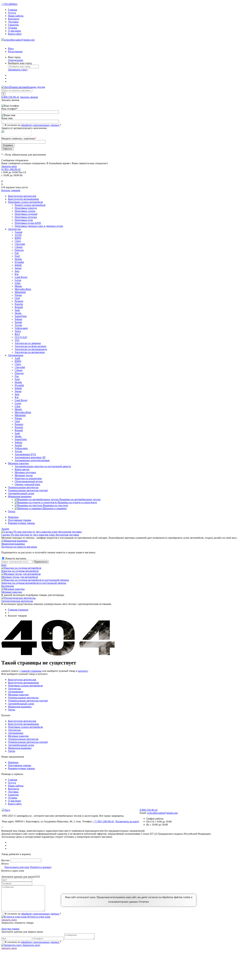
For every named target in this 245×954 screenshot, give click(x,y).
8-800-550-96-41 (10, 97)
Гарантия (13, 24)
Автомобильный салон (21, 703)
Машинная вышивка (13, 543)
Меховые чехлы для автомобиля (19, 577)
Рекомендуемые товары (21, 523)
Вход (11, 48)
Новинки (13, 517)
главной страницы (31, 670)
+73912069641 (9, 4)
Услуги (12, 12)
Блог (4, 565)
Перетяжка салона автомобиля (25, 685)
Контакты (13, 18)
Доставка (13, 21)
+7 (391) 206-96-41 (103, 821)
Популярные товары (19, 520)
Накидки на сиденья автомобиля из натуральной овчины (33, 583)
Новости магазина (15, 558)
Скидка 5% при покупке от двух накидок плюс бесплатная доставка (40, 534)
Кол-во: (5, 860)
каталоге (83, 670)
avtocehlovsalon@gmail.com (19, 39)
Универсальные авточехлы (23, 697)
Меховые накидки (11, 592)
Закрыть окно (9, 166)
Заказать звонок (29, 97)
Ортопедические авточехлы (17, 601)
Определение (15, 60)
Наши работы (16, 15)
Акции (5, 528)
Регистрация (15, 51)
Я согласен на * (33, 913)
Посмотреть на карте (127, 821)
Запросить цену (31, 945)
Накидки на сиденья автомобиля (19, 571)
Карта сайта (15, 33)
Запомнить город (18, 69)
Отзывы (12, 27)
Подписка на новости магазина (19, 546)
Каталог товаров (10, 190)
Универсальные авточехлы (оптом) (28, 700)
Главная (12, 9)
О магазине (14, 30)
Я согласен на (33, 125)
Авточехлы (14, 688)
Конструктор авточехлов (22, 679)
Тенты (11, 709)
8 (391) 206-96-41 (11, 169)
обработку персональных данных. (40, 125)
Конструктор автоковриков (23, 682)
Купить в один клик (38, 916)
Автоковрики (15, 691)
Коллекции (7, 586)
